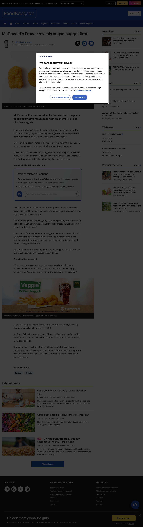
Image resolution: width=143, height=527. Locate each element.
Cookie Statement (83, 90)
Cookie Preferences (60, 97)
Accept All (80, 97)
